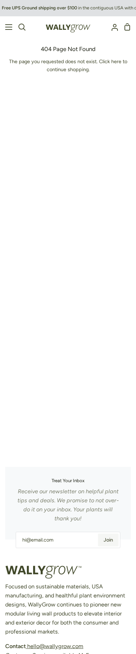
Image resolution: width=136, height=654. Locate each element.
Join (108, 540)
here (116, 61)
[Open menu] (6, 27)
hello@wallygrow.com (54, 646)
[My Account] (112, 27)
